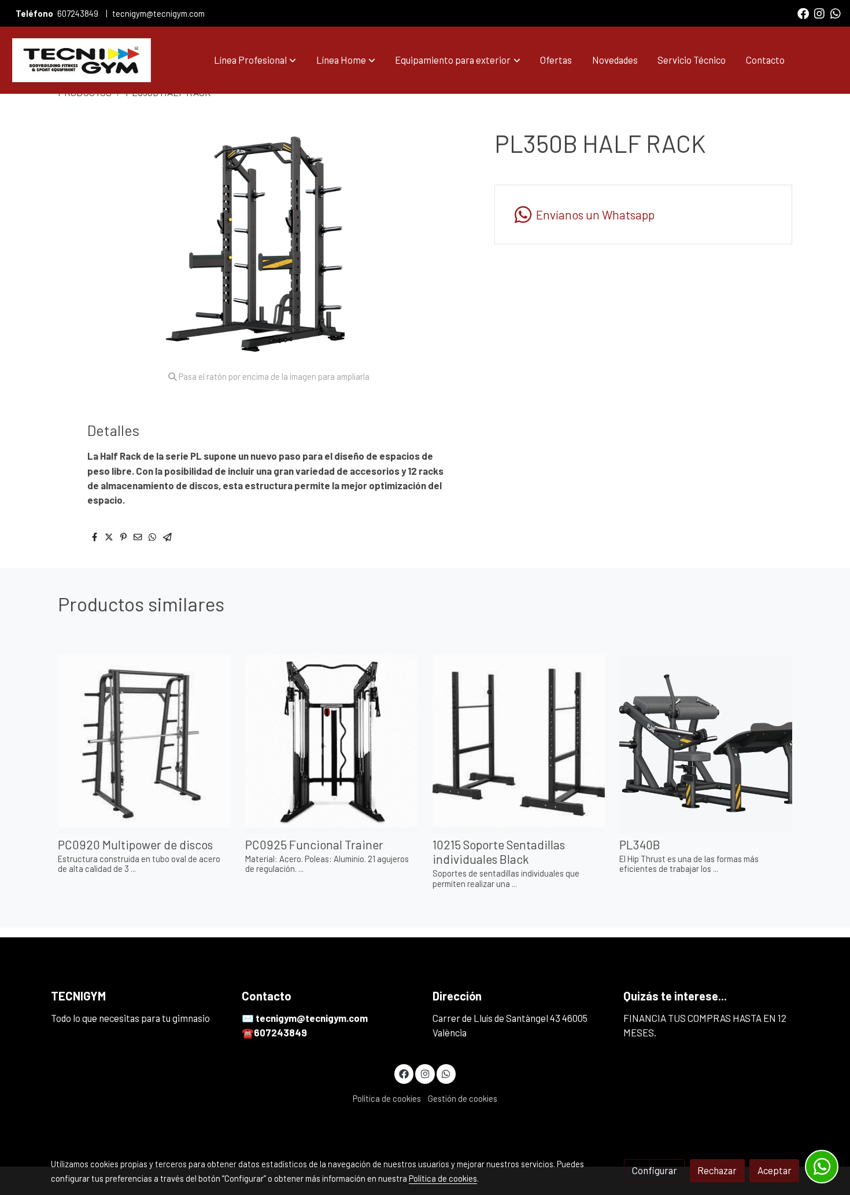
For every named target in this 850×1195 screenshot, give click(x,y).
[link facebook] (803, 13)
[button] (255, 60)
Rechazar (717, 1170)
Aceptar (774, 1170)
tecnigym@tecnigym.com (158, 13)
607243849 (77, 13)
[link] (81, 60)
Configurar (654, 1170)
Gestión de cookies (462, 1098)
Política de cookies (387, 1098)
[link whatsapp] (835, 13)
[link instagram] (819, 13)
